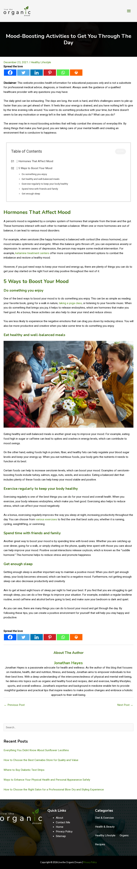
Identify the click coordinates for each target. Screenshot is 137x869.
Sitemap (61, 836)
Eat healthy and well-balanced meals (40, 178)
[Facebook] (10, 72)
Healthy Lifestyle (41, 62)
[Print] (76, 72)
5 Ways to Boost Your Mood (35, 168)
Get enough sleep (31, 193)
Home (59, 826)
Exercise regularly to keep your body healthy (45, 183)
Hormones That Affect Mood (35, 161)
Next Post (125, 705)
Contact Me (63, 822)
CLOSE (120, 151)
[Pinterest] (50, 72)
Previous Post (14, 705)
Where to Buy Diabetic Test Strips (24, 770)
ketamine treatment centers (32, 253)
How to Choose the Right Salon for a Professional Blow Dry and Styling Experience (54, 789)
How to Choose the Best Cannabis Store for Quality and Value (41, 760)
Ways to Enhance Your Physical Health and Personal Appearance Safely (47, 779)
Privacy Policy (64, 831)
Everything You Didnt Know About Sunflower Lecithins (36, 750)
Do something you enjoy (34, 174)
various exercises (46, 519)
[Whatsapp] (63, 72)
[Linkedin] (36, 72)
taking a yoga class (70, 303)
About (59, 817)
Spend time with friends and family (40, 188)
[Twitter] (23, 72)
